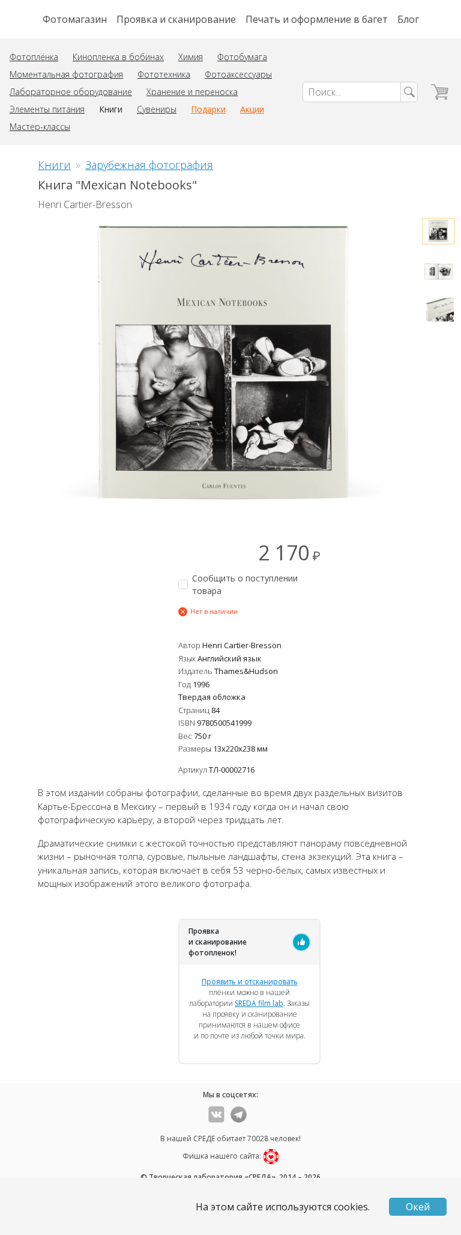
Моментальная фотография (66, 74)
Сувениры (156, 109)
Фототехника (163, 74)
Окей (418, 1206)
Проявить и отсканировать (250, 981)
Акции (252, 109)
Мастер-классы (40, 126)
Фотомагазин (75, 19)
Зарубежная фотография (149, 165)
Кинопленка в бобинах (118, 57)
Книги (110, 109)
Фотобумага (242, 57)
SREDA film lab (259, 1003)
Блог (408, 19)
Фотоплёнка (34, 57)
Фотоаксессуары (238, 74)
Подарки (208, 109)
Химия (190, 57)
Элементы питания (47, 109)
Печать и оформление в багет (317, 19)
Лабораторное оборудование (71, 91)
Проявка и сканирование (176, 19)
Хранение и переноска (192, 91)
